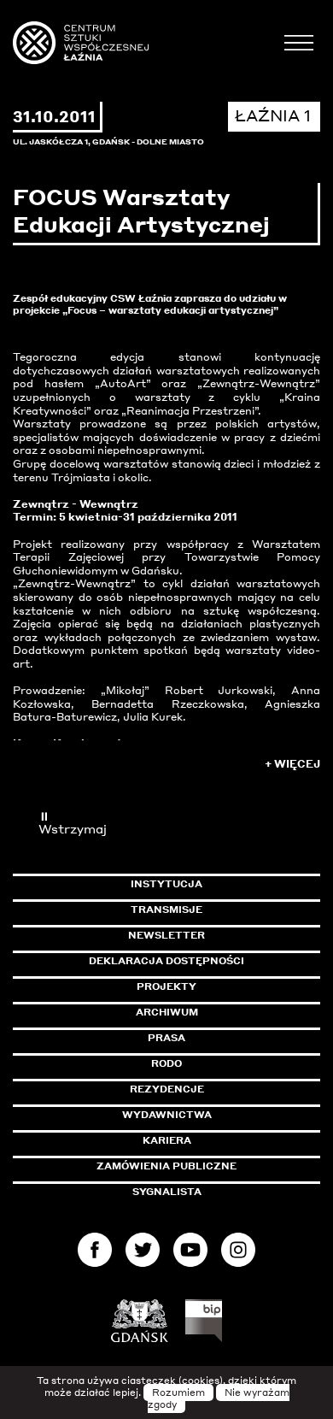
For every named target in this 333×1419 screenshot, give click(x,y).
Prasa (166, 1038)
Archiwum (167, 1012)
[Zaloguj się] (299, 44)
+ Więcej (292, 763)
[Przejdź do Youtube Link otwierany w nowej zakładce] (190, 1254)
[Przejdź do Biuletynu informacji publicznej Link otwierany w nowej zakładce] (203, 1320)
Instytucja (166, 884)
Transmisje (225, 910)
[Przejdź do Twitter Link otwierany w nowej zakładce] (143, 1254)
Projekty (166, 986)
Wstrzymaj (72, 822)
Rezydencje (167, 1089)
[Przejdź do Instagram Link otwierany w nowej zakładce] (238, 1254)
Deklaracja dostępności (166, 961)
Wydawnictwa (167, 1115)
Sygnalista (167, 1192)
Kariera (167, 1140)
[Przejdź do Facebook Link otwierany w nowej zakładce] (95, 1254)
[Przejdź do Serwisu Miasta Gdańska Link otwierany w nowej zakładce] (139, 1320)
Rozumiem (178, 1392)
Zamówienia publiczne (204, 1166)
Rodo (166, 1063)
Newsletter (166, 935)
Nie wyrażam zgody (218, 1398)
